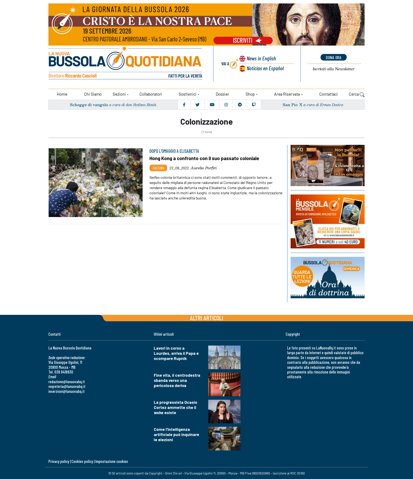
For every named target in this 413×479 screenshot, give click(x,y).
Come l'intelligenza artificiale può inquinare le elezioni (176, 434)
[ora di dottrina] (328, 277)
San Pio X (292, 104)
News (261, 58)
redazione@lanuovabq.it (66, 381)
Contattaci (328, 94)
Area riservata (287, 94)
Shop (250, 94)
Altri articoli (206, 317)
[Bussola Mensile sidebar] (328, 221)
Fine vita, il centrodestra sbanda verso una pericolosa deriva (177, 380)
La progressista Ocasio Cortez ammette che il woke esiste (175, 407)
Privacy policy (58, 461)
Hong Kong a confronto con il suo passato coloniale (204, 158)
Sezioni (119, 94)
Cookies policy (82, 461)
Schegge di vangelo (89, 104)
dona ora (333, 57)
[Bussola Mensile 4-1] (328, 165)
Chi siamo (93, 94)
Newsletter (333, 69)
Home (62, 94)
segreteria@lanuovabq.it (66, 386)
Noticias (265, 68)
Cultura (158, 167)
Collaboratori (150, 94)
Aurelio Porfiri (204, 168)
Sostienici (187, 94)
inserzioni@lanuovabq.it (66, 391)
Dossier (222, 94)
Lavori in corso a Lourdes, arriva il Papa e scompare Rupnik (176, 353)
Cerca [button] (354, 94)
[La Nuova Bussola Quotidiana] (125, 64)
